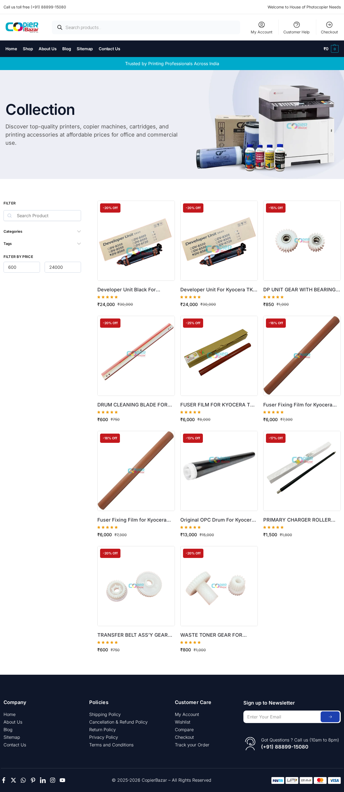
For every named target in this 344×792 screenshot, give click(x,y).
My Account (261, 32)
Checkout (329, 32)
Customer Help (296, 32)
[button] (331, 49)
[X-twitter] (13, 780)
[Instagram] (52, 780)
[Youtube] (62, 780)
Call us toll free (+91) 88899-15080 (35, 7)
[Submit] (330, 716)
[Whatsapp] (23, 780)
